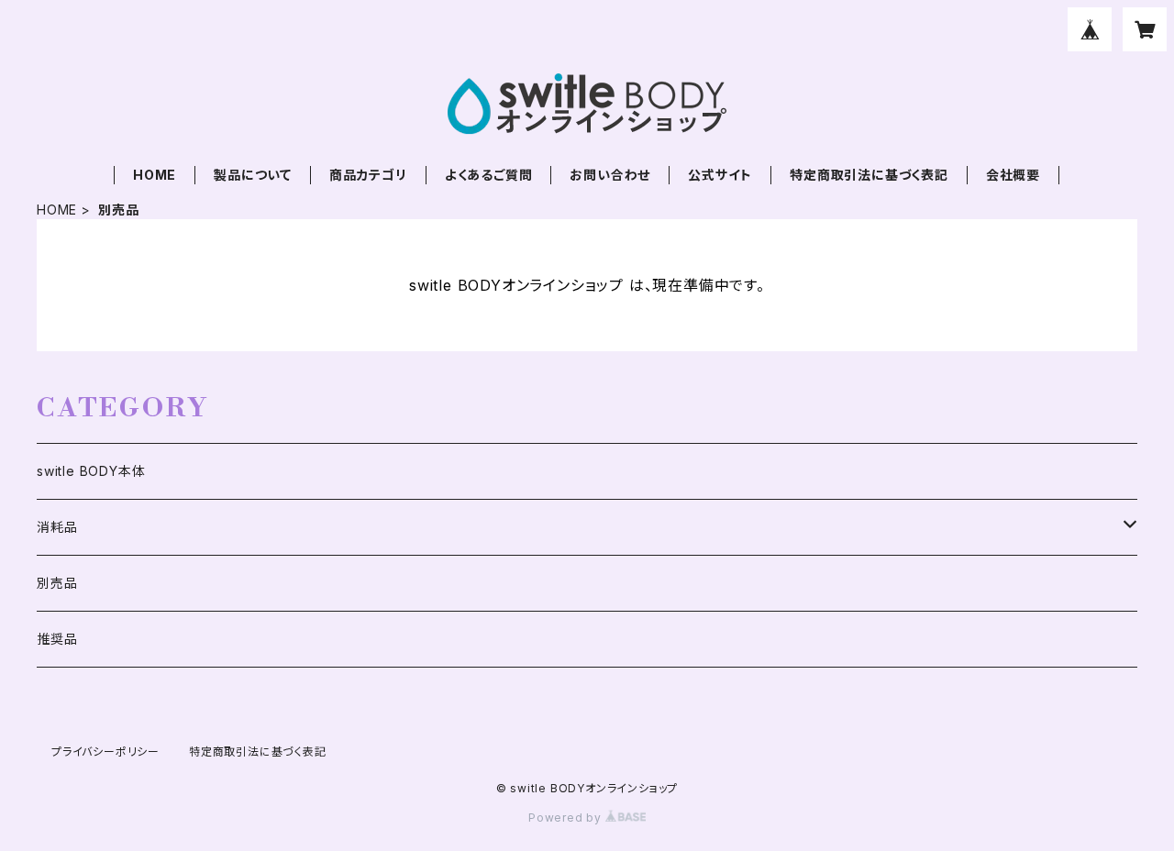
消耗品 (57, 527)
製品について (253, 174)
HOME (154, 174)
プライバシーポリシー (105, 751)
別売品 (57, 583)
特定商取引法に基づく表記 (869, 174)
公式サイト (720, 174)
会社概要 (1013, 174)
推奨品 (57, 639)
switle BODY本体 (91, 471)
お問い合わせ (610, 174)
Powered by (566, 817)
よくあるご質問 (489, 174)
